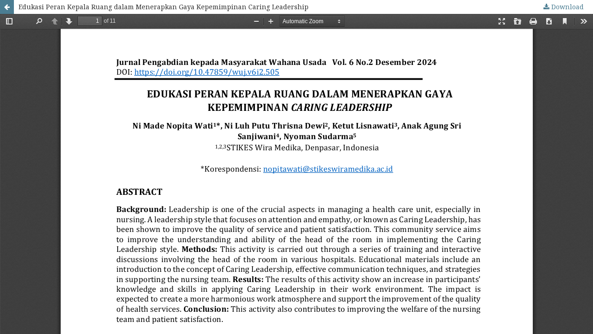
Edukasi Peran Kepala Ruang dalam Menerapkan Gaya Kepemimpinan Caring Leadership (164, 6)
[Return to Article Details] (7, 7)
